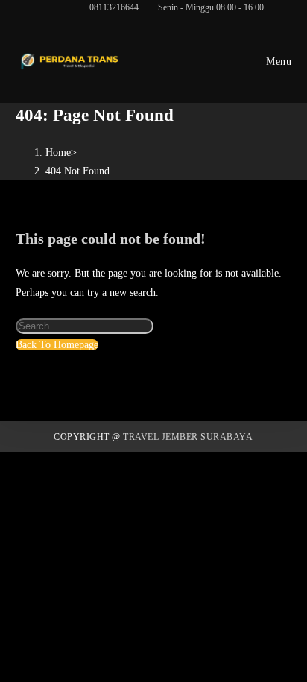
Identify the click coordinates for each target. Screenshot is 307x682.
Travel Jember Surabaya (188, 437)
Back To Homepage (57, 344)
